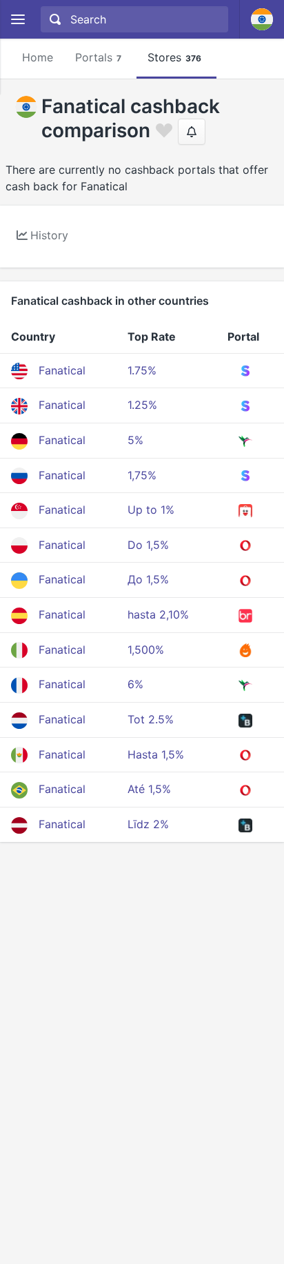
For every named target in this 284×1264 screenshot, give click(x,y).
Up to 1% (151, 509)
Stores (174, 57)
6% (135, 684)
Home (37, 57)
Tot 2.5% (151, 719)
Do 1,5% (148, 545)
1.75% (142, 370)
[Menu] (18, 20)
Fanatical (62, 370)
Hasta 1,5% (156, 754)
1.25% (142, 405)
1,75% (142, 475)
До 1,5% (148, 579)
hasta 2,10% (158, 614)
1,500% (146, 649)
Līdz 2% (148, 824)
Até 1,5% (149, 789)
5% (135, 440)
